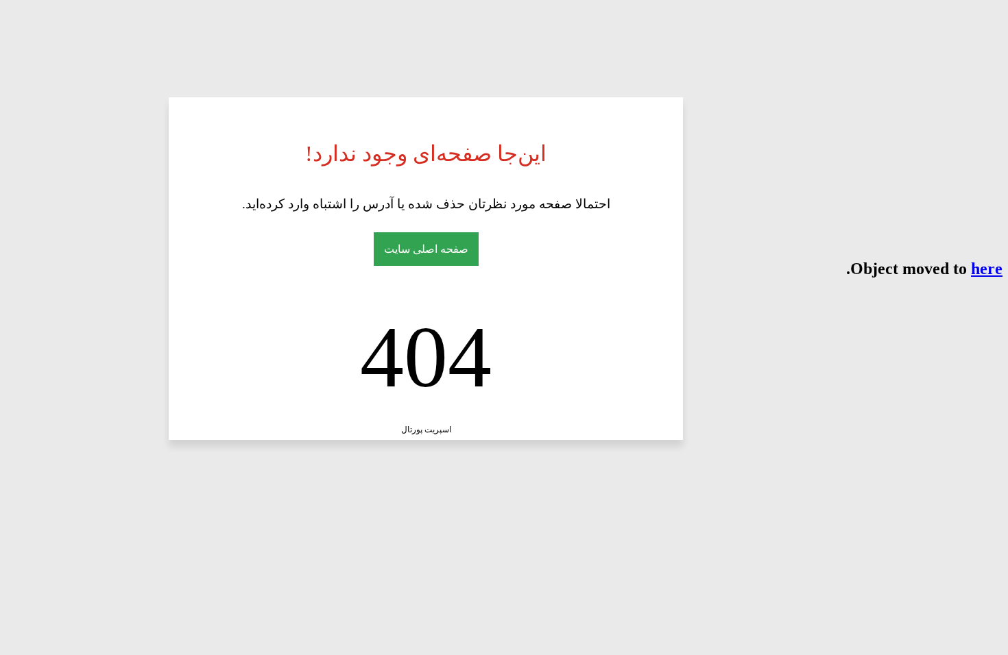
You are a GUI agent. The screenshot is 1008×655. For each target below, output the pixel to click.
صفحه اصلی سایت (426, 249)
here (987, 268)
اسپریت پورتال (426, 429)
